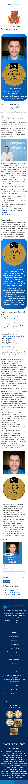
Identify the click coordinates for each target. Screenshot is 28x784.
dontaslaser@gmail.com (14, 693)
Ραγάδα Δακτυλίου (14, 644)
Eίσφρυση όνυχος (14, 659)
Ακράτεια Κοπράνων (14, 655)
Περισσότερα (14, 625)
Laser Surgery (17, 399)
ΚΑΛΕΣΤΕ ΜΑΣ (7, 782)
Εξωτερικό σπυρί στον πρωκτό (12, 594)
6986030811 (14, 689)
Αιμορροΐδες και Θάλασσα (11, 590)
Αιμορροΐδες (14, 640)
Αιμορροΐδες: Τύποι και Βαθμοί (12, 592)
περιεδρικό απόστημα (8, 210)
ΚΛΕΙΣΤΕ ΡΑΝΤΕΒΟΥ (21, 782)
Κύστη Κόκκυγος (14, 636)
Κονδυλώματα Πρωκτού (14, 652)
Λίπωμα (14, 663)
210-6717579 (15, 685)
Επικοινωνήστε (5, 433)
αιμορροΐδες (4, 232)
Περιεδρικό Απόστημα (14, 648)
